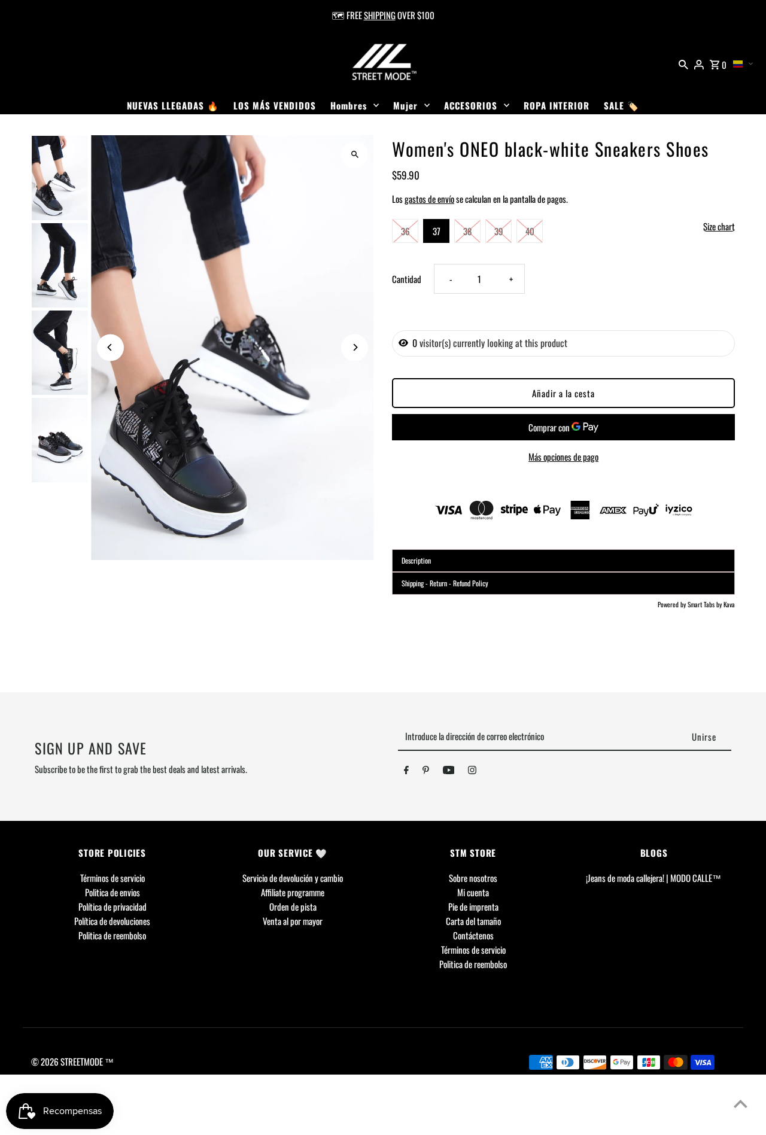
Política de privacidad (112, 906)
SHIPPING (380, 15)
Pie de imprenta (473, 906)
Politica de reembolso (112, 935)
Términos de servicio (112, 877)
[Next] (354, 347)
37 (436, 231)
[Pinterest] (425, 772)
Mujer (405, 105)
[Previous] (110, 347)
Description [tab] (416, 560)
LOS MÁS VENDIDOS (274, 105)
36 (405, 231)
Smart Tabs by (706, 604)
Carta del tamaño (473, 920)
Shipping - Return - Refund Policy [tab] (445, 583)
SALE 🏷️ (621, 105)
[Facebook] (406, 772)
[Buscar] (683, 63)
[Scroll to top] (740, 1103)
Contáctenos (473, 935)
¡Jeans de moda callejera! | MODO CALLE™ (653, 877)
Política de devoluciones (112, 920)
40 (529, 231)
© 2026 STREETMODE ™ (72, 1061)
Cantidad (406, 278)
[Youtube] (449, 772)
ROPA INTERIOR (556, 105)
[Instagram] (472, 772)
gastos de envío (429, 198)
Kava (729, 604)
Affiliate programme (292, 892)
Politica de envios (112, 892)
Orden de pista (293, 906)
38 (467, 231)
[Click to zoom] (354, 154)
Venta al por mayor (293, 920)
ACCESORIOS (470, 105)
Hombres (348, 105)
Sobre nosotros (473, 877)
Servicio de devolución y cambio (292, 877)
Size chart (719, 227)
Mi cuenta (473, 892)
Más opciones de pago (563, 456)
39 (498, 231)
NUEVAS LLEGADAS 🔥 (173, 105)
